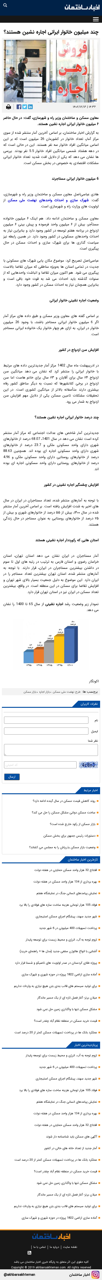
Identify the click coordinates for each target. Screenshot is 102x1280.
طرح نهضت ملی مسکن (66, 692)
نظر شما (93, 740)
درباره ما (54, 1247)
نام (96, 720)
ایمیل (94, 731)
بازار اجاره (44, 692)
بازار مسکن (29, 692)
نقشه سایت (70, 1247)
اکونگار (94, 681)
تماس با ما (39, 1247)
